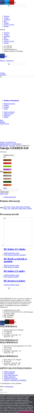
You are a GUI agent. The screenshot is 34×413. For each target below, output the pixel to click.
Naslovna (6, 16)
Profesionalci (9, 386)
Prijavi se (2, 60)
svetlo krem (14, 208)
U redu (21, 412)
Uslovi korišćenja (28, 412)
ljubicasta (27, 207)
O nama (6, 18)
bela (5, 207)
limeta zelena (20, 207)
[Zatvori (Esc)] (6, 392)
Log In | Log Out (9, 24)
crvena (13, 207)
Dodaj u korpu (4, 192)
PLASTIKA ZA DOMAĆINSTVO (8, 143)
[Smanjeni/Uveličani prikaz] (1, 392)
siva (9, 208)
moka (5, 208)
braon (8, 207)
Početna (2, 142)
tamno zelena (22, 208)
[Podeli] (4, 392)
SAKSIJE (12, 145)
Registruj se (10, 60)
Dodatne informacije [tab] (10, 197)
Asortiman (7, 19)
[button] (17, 29)
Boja (1, 171)
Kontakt (6, 23)
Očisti (5, 188)
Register (6, 26)
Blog (5, 21)
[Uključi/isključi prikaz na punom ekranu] (2, 392)
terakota (29, 208)
